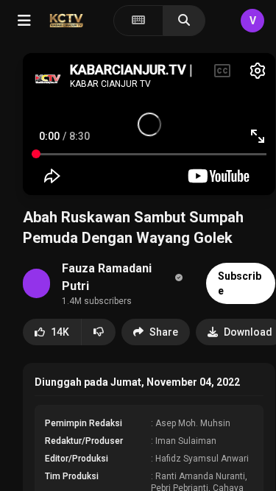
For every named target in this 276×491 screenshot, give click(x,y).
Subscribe (239, 283)
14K (60, 332)
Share (163, 332)
